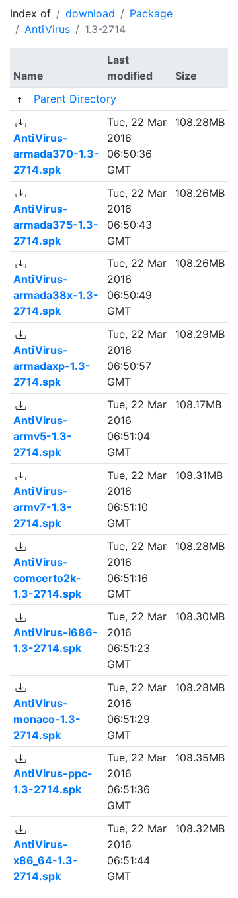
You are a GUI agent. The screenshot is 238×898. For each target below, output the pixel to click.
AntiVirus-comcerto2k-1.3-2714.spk (47, 577)
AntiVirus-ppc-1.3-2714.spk (53, 781)
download (90, 13)
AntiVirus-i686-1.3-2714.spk (55, 640)
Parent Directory (75, 98)
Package (151, 13)
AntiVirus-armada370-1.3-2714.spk (56, 153)
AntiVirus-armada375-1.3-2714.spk (56, 224)
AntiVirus (47, 29)
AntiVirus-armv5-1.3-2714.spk (42, 436)
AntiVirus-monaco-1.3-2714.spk (47, 719)
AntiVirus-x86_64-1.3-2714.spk (45, 860)
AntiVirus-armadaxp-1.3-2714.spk (52, 365)
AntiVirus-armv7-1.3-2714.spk (42, 507)
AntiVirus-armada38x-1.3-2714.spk (56, 294)
